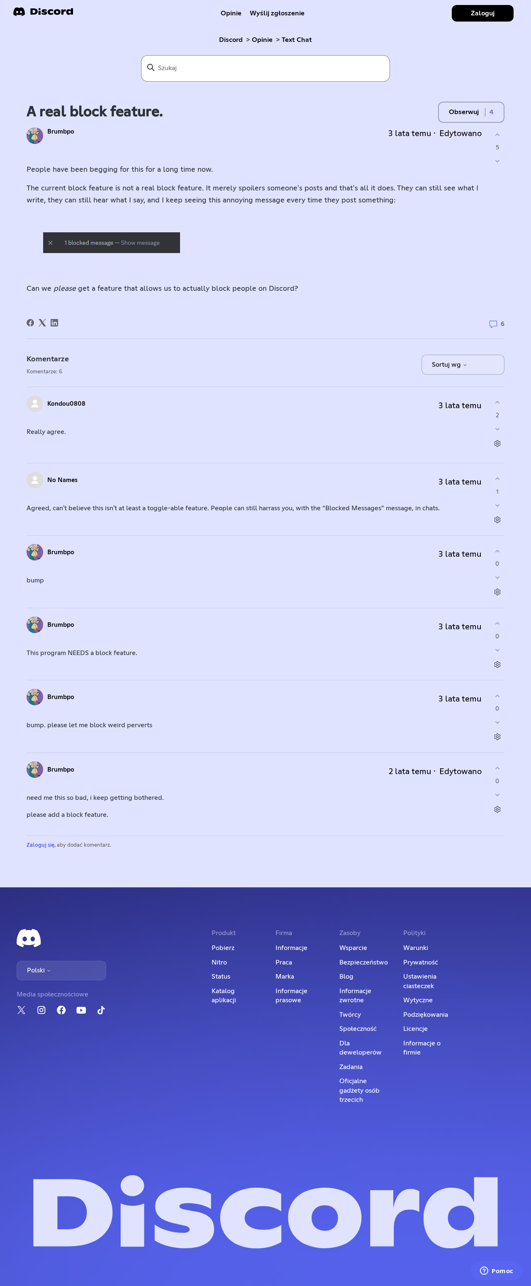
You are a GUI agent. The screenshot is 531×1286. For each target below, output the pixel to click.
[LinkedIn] (54, 322)
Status (221, 976)
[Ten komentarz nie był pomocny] (497, 428)
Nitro (219, 962)
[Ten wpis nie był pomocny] (497, 161)
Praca (283, 962)
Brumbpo (60, 132)
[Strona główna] (43, 14)
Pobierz (223, 948)
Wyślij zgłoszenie (277, 13)
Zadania (351, 1067)
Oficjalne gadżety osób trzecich (359, 1090)
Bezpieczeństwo (363, 962)
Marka (284, 976)
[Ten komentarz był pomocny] (497, 402)
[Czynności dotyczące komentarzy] (497, 443)
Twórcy (350, 1014)
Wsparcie (353, 948)
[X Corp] (42, 322)
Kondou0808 (66, 404)
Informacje (291, 948)
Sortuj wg (447, 364)
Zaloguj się (40, 845)
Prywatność (420, 962)
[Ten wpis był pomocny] (497, 134)
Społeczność (358, 1028)
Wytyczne (418, 1000)
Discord (231, 40)
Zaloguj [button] (482, 13)
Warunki (415, 948)
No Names (62, 480)
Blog (346, 976)
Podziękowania (425, 1014)
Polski (36, 970)
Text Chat (297, 40)
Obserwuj (464, 112)
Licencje (415, 1028)
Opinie (231, 13)
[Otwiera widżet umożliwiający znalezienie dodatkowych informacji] (497, 1271)
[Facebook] (30, 322)
